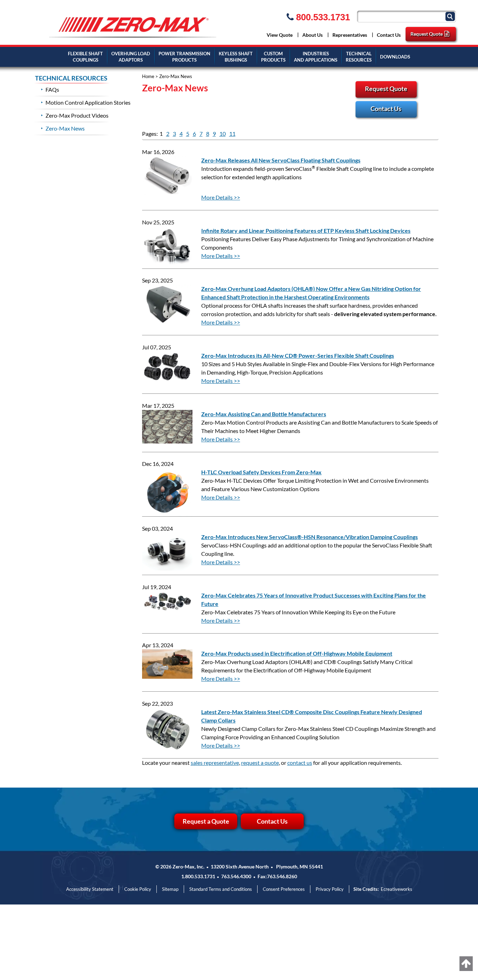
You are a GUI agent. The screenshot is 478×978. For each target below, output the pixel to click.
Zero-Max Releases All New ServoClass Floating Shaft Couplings (280, 160)
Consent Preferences (284, 889)
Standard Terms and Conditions (220, 889)
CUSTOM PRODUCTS (273, 57)
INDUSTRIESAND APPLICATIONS (315, 57)
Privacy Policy (330, 889)
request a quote (260, 762)
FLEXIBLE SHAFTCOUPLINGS (85, 57)
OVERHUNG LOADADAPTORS (130, 57)
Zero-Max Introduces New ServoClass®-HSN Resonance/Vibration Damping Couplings (309, 536)
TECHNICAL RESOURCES (71, 78)
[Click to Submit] (451, 16)
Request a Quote (206, 821)
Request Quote (426, 34)
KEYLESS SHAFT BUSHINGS (236, 57)
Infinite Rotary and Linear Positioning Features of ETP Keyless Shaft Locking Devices (305, 230)
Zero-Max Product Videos (76, 115)
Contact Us (389, 35)
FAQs (52, 89)
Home (148, 76)
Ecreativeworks (396, 889)
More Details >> (220, 197)
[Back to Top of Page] (466, 963)
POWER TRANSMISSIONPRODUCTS (184, 57)
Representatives (349, 35)
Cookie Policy (137, 889)
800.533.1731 (322, 17)
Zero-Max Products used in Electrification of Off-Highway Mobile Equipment (296, 653)
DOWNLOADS (395, 57)
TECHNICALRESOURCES (359, 57)
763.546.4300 (236, 876)
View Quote (280, 35)
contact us (299, 762)
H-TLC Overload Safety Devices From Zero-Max (261, 472)
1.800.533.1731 (198, 876)
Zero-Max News (65, 128)
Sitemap (170, 889)
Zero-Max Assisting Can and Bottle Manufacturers (263, 414)
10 (222, 133)
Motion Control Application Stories (88, 102)
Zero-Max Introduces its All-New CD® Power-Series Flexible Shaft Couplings (297, 355)
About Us (312, 35)
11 (232, 133)
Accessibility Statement (89, 889)
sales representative (215, 762)
